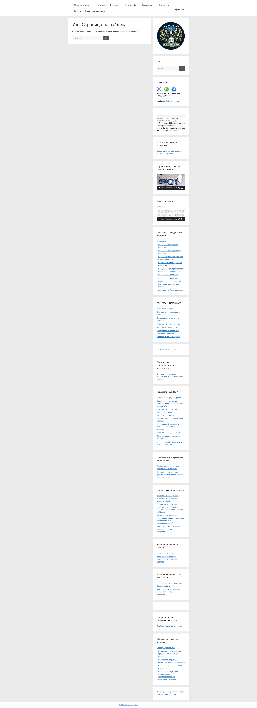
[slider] (169, 187)
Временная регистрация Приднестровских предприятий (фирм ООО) (170, 403)
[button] (171, 182)
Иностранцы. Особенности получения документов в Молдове (169, 284)
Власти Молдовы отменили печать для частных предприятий (168, 529)
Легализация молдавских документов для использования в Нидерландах (170, 474)
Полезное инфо (130, 5)
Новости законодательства (95, 11)
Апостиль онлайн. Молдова (168, 337)
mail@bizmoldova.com (171, 101)
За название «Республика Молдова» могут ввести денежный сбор (167, 498)
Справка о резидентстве (168, 278)
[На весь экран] (182, 188)
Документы (114, 5)
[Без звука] (179, 188)
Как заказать (101, 5)
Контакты (77, 11)
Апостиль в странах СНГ (167, 327)
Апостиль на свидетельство (168, 324)
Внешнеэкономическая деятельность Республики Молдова (167, 559)
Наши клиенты (164, 5)
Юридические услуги (82, 5)
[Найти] (106, 38)
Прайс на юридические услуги (169, 626)
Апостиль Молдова (165, 309)
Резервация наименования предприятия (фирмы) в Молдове (169, 653)
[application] (171, 182)
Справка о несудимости (168, 275)
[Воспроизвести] (159, 188)
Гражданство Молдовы (166, 349)
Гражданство (147, 5)
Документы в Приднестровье (170, 290)
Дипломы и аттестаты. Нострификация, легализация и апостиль (170, 376)
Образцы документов (166, 648)
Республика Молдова (166, 553)
